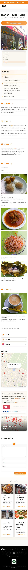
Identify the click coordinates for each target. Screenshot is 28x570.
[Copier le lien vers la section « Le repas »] (11, 164)
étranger (6, 328)
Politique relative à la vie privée (20, 566)
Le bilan (6, 64)
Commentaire (5, 445)
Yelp (12, 125)
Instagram (22, 398)
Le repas (6, 62)
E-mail (3, 462)
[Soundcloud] (12, 553)
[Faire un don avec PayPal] (6, 412)
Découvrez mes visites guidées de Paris (14, 2)
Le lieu (6, 57)
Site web (4, 466)
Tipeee (15, 402)
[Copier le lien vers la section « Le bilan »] (11, 289)
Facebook (17, 398)
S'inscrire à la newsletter (14, 556)
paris (18, 328)
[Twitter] (22, 553)
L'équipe (6, 59)
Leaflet (19, 386)
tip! (6, 406)
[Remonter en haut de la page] (25, 562)
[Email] (25, 553)
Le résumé (7, 55)
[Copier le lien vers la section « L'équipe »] (11, 144)
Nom (3, 459)
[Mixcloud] (15, 553)
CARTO (25, 386)
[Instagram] (3, 553)
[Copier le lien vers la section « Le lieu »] (10, 121)
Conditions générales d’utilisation (8, 566)
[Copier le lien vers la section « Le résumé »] (12, 103)
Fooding (14, 148)
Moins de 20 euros (12, 328)
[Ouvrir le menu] (25, 6)
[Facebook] (9, 553)
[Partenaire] (14, 561)
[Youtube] (18, 553)
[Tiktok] (6, 553)
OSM (22, 386)
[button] (14, 369)
